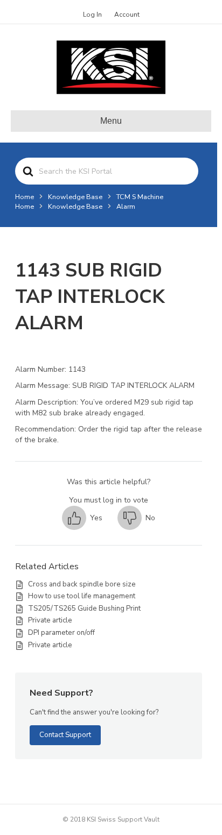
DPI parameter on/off (61, 633)
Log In (92, 14)
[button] (82, 518)
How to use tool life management (81, 596)
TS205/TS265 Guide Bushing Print (84, 608)
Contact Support (65, 735)
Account (127, 14)
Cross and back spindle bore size (82, 584)
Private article (50, 620)
